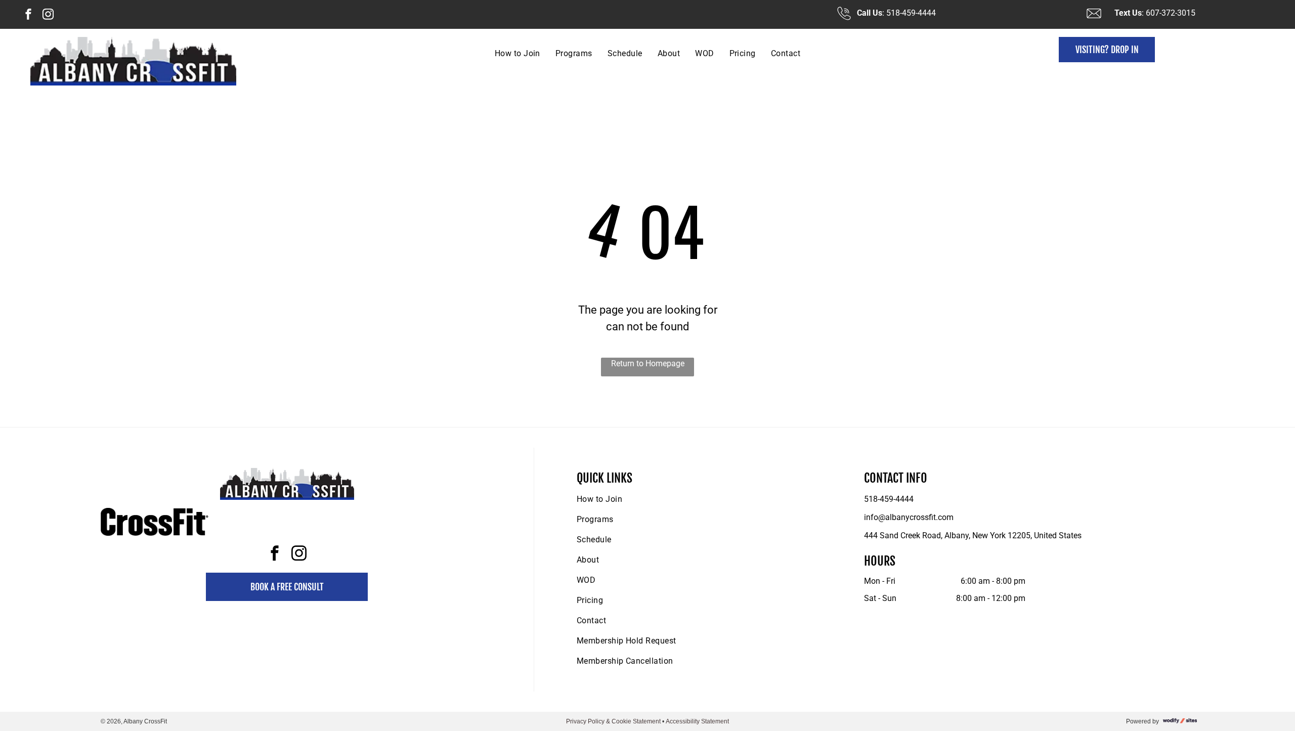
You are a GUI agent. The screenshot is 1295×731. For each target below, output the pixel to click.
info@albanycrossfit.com (909, 517)
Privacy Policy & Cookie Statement (613, 721)
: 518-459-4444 (909, 13)
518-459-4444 (889, 499)
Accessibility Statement (697, 721)
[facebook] (28, 15)
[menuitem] (517, 53)
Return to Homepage (647, 363)
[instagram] (48, 15)
